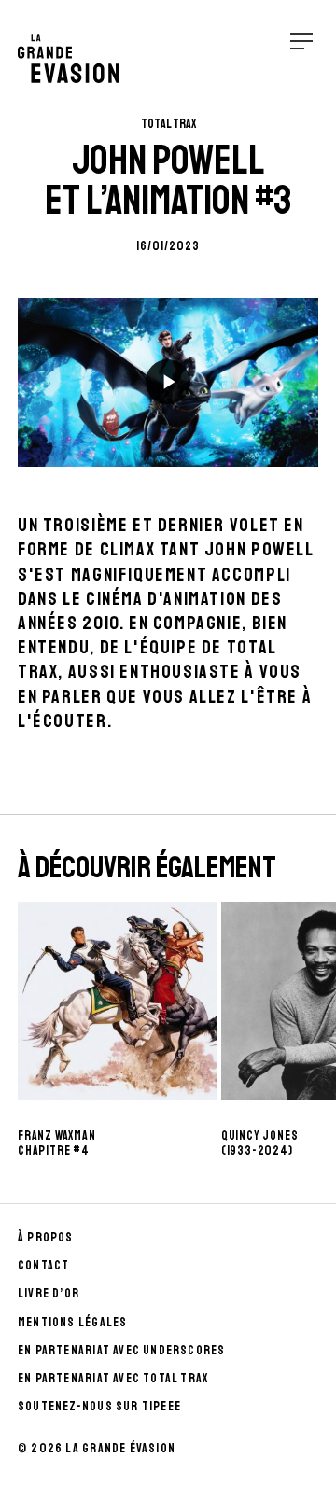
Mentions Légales (72, 1322)
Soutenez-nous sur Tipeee (99, 1406)
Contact (43, 1265)
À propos (46, 1237)
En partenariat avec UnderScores (122, 1350)
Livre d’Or (48, 1293)
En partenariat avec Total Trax (113, 1378)
